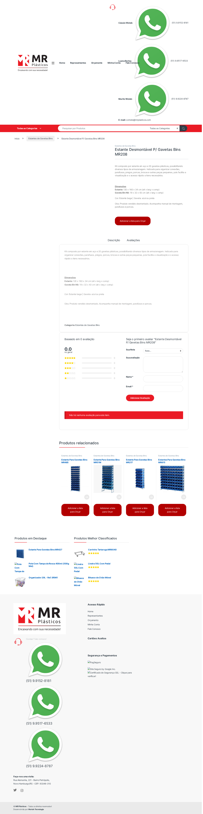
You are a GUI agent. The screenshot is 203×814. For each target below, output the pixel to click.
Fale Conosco (132, 63)
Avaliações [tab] (133, 240)
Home (62, 63)
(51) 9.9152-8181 (179, 22)
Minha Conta (114, 63)
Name (129, 376)
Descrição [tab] (114, 240)
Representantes (78, 63)
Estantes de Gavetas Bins (40, 138)
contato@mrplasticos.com (138, 120)
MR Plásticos (20, 806)
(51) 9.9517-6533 (179, 60)
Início (17, 138)
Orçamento (97, 63)
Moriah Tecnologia (36, 809)
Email (129, 386)
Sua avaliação (133, 357)
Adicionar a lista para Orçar (133, 221)
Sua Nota (130, 349)
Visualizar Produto (84, 497)
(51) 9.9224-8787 (179, 98)
